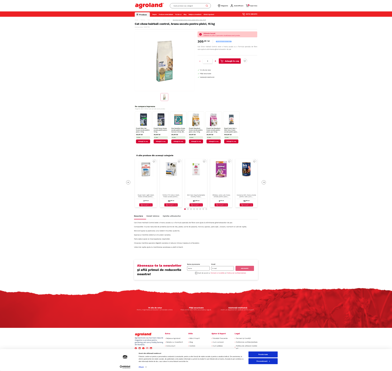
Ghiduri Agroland (209, 14)
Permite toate (263, 354)
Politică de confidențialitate (246, 342)
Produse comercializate (166, 14)
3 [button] (191, 209)
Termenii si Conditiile (218, 273)
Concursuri (170, 346)
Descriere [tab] (138, 216)
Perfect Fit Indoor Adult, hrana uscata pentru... (171, 195)
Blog (185, 14)
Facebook (136, 348)
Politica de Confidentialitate (236, 273)
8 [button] (206, 209)
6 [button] (200, 209)
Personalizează (262, 361)
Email (213, 264)
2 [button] (188, 209)
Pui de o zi (178, 14)
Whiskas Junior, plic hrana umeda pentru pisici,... (221, 195)
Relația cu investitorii (195, 14)
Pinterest (143, 348)
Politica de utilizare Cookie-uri (247, 347)
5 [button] (197, 209)
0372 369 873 (251, 14)
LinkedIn (151, 348)
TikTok (155, 348)
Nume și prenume (193, 264)
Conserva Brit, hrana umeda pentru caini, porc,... (246, 195)
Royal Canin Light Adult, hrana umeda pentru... (146, 195)
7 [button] (203, 209)
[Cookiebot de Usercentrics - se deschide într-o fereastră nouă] (125, 367)
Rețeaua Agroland (173, 338)
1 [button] (185, 209)
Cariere (192, 346)
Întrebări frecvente (220, 338)
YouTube (140, 348)
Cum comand (218, 342)
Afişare (141, 367)
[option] (145, 183)
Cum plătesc (218, 346)
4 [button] (194, 209)
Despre (154, 14)
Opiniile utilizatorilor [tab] (172, 216)
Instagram (147, 348)
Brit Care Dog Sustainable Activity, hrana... (196, 195)
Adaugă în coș (232, 61)
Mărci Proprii (194, 338)
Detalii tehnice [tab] (152, 216)
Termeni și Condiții (243, 338)
